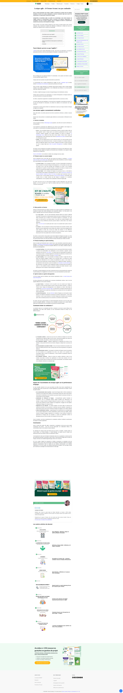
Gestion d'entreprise (57, 685)
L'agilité (55, 680)
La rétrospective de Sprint (82, 61)
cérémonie (52, 293)
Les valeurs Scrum (80, 46)
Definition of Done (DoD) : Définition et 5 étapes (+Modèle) (61, 546)
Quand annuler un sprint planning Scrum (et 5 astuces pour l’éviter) (61, 586)
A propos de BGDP (38, 677)
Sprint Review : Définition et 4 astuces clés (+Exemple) (61, 572)
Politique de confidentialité (72, 691)
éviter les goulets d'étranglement (55, 144)
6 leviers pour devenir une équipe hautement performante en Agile (59, 599)
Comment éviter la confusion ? (47, 38)
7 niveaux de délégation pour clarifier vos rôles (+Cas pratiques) (61, 626)
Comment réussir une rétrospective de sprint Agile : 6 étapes (61, 613)
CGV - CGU (78, 691)
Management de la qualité (58, 682)
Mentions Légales (64, 691)
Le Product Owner (80, 37)
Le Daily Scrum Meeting (81, 56)
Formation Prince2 (38, 684)
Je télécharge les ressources (62, 471)
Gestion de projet (56, 678)
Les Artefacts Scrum (81, 49)
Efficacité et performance (58, 687)
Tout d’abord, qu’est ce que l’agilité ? (48, 34)
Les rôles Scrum (80, 33)
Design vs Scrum (80, 66)
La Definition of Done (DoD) (82, 63)
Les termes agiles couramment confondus (49, 36)
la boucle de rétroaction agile (47, 288)
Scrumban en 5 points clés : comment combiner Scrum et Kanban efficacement (61, 559)
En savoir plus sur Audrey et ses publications (43, 519)
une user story (41, 223)
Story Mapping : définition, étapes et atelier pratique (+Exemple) (60, 532)
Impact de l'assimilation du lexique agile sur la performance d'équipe (52, 41)
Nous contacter (38, 682)
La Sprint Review (80, 59)
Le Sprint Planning (80, 54)
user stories (49, 252)
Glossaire (36, 680)
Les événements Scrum (81, 51)
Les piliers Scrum (80, 44)
